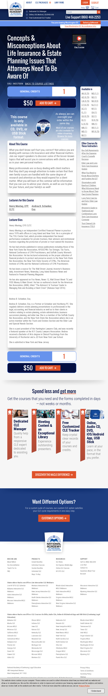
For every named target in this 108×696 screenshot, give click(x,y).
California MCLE (12, 633)
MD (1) (84, 131)
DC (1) (84, 108)
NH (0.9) (95, 101)
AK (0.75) (85, 93)
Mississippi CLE (37, 651)
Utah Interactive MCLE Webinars (63, 593)
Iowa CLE (35, 626)
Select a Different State (90, 24)
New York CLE (61, 636)
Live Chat (83, 565)
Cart (97, 7)
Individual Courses (38, 565)
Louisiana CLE (36, 636)
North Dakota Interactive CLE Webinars (41, 598)
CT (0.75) (85, 105)
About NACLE (11, 562)
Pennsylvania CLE (62, 654)
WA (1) (94, 124)
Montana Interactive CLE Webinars (40, 587)
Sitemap (83, 677)
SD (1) (94, 116)
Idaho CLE (10, 657)
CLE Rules (59, 562)
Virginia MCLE (85, 639)
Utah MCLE (84, 633)
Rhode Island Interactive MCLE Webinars (64, 587)
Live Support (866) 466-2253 (83, 17)
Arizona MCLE (12, 626)
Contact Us (84, 568)
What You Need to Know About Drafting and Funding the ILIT (90, 176)
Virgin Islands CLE (86, 636)
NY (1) (94, 108)
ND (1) (94, 97)
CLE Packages (41, 2)
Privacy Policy (84, 686)
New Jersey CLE (61, 630)
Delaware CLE (12, 642)
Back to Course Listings (39, 83)
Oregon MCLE (60, 651)
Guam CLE (10, 651)
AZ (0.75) (85, 97)
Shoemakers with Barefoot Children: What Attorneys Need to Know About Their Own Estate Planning (90, 188)
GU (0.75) (85, 116)
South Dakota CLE (86, 623)
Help (83, 7)
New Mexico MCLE (62, 633)
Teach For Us (11, 568)
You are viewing (64, 23)
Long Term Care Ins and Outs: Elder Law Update (90, 201)
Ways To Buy (36, 574)
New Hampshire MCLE (63, 626)
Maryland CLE (36, 639)
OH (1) (94, 112)
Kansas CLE (36, 630)
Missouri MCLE (37, 654)
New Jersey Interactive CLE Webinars (41, 593)
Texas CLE (83, 630)
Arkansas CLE (12, 630)
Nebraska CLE (61, 620)
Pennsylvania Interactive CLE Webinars (41, 604)
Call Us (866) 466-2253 (88, 562)
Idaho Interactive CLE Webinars (14, 596)
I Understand (96, 691)
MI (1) (84, 135)
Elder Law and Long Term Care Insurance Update (90, 166)
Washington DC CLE (87, 645)
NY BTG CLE (60, 571)
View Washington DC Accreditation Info (80, 26)
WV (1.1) (95, 127)
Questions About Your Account (87, 572)
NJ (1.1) (95, 105)
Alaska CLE (11, 623)
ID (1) (84, 120)
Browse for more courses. (64, 137)
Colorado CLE (11, 636)
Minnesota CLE (37, 648)
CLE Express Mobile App (64, 565)
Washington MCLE (86, 642)
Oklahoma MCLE (61, 648)
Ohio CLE (59, 645)
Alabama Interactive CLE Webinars (15, 590)
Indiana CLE (36, 623)
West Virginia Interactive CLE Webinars (66, 604)
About (29, 2)
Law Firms (59, 2)
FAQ (8, 571)
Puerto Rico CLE (61, 657)
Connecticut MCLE (13, 639)
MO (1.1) (95, 93)
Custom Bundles (37, 568)
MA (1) (84, 127)
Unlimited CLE (36, 571)
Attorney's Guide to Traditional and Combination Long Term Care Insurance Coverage (90, 214)
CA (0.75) (85, 101)
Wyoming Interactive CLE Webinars (88, 593)
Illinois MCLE (36, 620)
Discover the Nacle (52, 475)
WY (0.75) (95, 131)
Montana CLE (36, 657)
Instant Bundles (37, 562)
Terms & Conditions (87, 671)
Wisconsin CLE (85, 651)
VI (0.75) (95, 120)
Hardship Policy (85, 674)
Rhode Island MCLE (87, 620)
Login (85, 2)
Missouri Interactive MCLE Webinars (16, 602)
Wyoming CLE (85, 654)
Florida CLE (11, 645)
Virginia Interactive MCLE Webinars (64, 598)
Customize (52, 518)
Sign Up (95, 2)
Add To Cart (46, 103)
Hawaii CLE (11, 654)
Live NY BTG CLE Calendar (16, 586)
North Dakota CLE (62, 642)
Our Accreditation (13, 565)
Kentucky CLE (36, 633)
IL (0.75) (85, 124)
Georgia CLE (11, 648)
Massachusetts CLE (38, 642)
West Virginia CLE (86, 648)
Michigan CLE (36, 645)
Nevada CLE (60, 623)
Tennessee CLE (85, 626)
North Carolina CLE (62, 639)
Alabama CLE (11, 620)
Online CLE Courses (62, 568)
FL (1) (84, 112)
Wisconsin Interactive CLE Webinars (89, 587)
